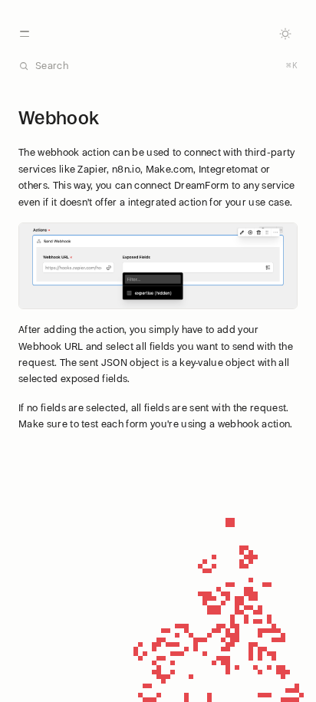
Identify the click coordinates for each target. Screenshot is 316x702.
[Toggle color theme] (285, 33)
